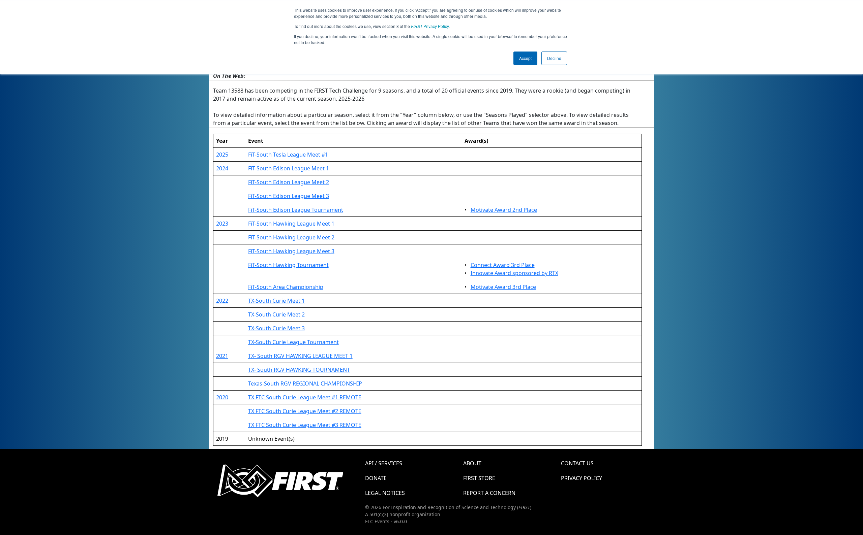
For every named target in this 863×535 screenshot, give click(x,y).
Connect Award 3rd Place (503, 265)
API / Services (383, 463)
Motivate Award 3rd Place (503, 287)
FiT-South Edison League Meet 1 (288, 168)
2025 (222, 154)
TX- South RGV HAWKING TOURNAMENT (299, 369)
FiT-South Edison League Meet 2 (288, 182)
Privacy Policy (430, 26)
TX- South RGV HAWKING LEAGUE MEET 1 (300, 356)
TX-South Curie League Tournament (293, 342)
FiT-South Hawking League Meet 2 (291, 237)
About (472, 463)
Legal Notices (385, 493)
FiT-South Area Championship (285, 287)
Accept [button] (525, 58)
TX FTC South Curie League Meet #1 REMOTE (304, 397)
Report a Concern (489, 493)
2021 (222, 356)
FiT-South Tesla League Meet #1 (288, 154)
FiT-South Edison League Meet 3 (288, 196)
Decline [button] (554, 58)
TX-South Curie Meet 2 (276, 314)
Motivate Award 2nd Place (504, 209)
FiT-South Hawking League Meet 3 (291, 251)
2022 (222, 300)
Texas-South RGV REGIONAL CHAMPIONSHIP (305, 383)
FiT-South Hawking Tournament (288, 265)
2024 (222, 168)
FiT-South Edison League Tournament (295, 209)
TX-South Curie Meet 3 (276, 328)
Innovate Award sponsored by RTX (514, 273)
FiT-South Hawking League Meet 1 (291, 223)
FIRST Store (479, 478)
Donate (376, 478)
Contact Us (577, 463)
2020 (222, 397)
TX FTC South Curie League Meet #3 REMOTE (304, 425)
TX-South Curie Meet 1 (276, 300)
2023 (222, 223)
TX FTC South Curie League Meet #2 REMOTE (304, 411)
